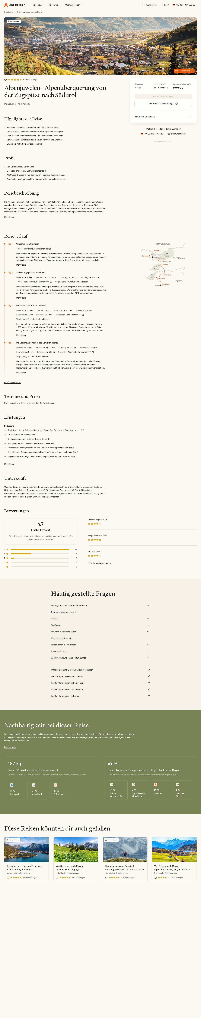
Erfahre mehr (10, 747)
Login (166, 5)
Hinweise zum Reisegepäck (63, 631)
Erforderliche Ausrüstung (62, 638)
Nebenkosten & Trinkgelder (63, 644)
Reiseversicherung (59, 651)
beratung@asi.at (178, 133)
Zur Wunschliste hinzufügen (161, 103)
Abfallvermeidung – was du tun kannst (68, 658)
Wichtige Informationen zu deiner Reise (69, 605)
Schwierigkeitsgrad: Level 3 (63, 612)
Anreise (54, 618)
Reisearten (53, 5)
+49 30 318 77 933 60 (185, 5)
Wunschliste (151, 5)
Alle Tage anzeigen (12, 382)
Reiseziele (37, 5)
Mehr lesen (9, 217)
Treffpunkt (56, 625)
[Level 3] (190, 84)
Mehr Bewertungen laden (99, 563)
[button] (100, 46)
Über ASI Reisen (72, 5)
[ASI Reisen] (14, 5)
